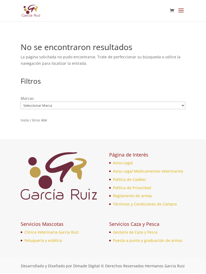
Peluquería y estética (43, 240)
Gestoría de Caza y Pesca (135, 232)
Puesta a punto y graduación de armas (147, 240)
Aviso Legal (123, 162)
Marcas (27, 98)
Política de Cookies (129, 179)
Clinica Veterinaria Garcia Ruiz (51, 232)
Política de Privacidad (132, 187)
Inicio (25, 120)
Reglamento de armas (132, 195)
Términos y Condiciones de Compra (145, 204)
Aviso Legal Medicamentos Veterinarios (148, 171)
